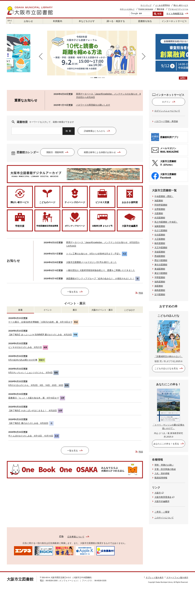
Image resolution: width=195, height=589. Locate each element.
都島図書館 (159, 290)
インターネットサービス (174, 21)
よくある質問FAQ (162, 5)
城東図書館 (159, 226)
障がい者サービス (181, 5)
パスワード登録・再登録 (166, 121)
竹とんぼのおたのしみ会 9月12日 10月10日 (30, 435)
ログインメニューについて (167, 110)
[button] (91, 77)
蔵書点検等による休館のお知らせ (100, 152)
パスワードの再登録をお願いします (93, 104)
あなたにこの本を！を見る (166, 443)
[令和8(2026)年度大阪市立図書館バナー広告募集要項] (105, 550)
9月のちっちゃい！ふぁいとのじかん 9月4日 (30, 372)
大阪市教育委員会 (163, 496)
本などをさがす (87, 21)
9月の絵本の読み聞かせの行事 (22, 359)
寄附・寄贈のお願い (164, 464)
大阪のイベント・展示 (102, 309)
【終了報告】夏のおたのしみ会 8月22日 (28, 423)
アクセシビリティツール (178, 9)
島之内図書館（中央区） (166, 221)
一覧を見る (72, 291)
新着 (20, 309)
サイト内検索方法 (174, 13)
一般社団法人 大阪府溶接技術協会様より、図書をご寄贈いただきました (100, 270)
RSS (141, 292)
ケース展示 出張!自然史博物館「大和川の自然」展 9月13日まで (40, 321)
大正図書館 (159, 238)
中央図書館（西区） (164, 196)
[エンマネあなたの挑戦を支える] (23, 550)
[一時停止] (183, 78)
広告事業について (75, 536)
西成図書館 (159, 255)
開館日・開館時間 (55, 152)
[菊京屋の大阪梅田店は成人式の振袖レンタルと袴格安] (64, 550)
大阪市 (157, 492)
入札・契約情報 (161, 473)
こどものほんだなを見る (166, 368)
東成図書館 (159, 268)
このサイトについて (164, 517)
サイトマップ (145, 5)
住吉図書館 (159, 234)
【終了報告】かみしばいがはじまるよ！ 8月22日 (32, 410)
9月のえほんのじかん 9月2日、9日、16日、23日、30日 (35, 385)
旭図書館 (158, 200)
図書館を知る (145, 21)
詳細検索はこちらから (94, 130)
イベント (47, 309)
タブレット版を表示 (154, 577)
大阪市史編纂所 (161, 501)
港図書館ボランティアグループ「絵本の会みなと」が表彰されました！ (100, 278)
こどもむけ (129, 309)
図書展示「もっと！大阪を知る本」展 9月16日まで (33, 397)
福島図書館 (159, 281)
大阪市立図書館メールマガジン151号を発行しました (91, 262)
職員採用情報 (160, 477)
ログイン (166, 101)
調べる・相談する (116, 21)
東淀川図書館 (160, 273)
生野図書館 (159, 209)
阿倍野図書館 (160, 204)
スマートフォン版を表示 (177, 577)
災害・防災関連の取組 (165, 469)
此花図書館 (159, 217)
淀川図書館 (159, 294)
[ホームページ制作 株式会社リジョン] (44, 550)
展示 (75, 309)
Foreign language (145, 9)
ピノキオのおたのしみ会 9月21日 (25, 347)
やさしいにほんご (127, 9)
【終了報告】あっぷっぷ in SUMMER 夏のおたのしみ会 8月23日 (40, 334)
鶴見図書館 (159, 243)
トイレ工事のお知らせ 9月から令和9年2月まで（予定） (93, 253)
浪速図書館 (159, 251)
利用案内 (57, 21)
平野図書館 (159, 277)
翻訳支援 (160, 9)
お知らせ (28, 21)
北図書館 (158, 213)
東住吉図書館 (160, 264)
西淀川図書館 (160, 260)
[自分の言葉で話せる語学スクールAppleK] (85, 550)
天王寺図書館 (160, 247)
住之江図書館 (160, 230)
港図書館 (158, 285)
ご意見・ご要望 (161, 511)
